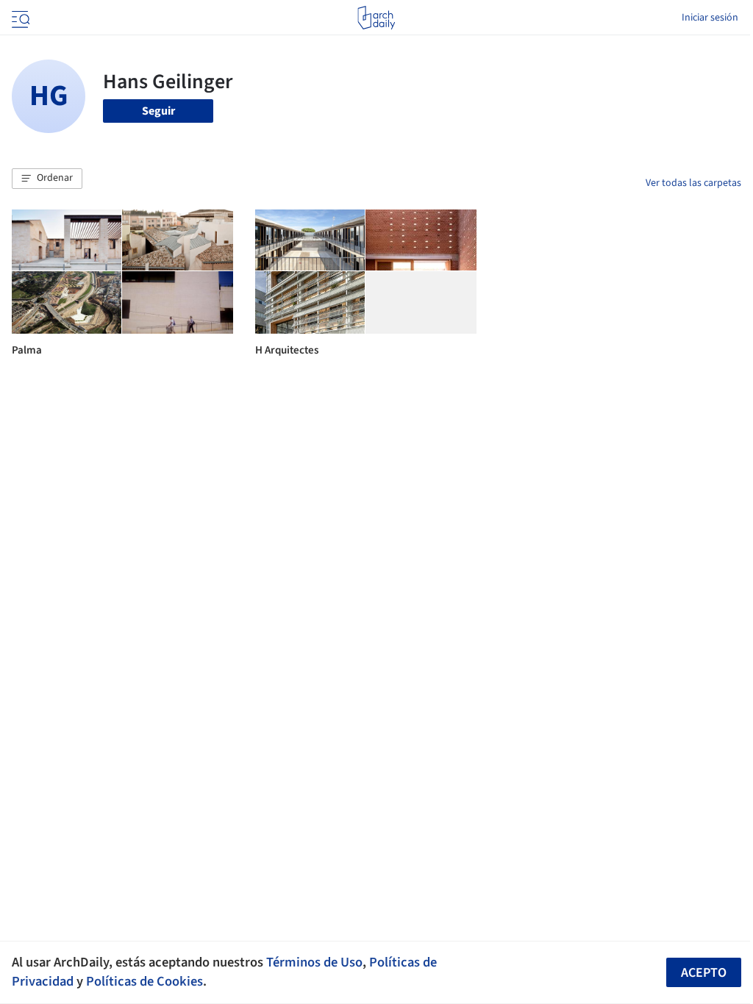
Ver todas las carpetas (693, 183)
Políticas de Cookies (144, 981)
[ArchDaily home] (376, 17)
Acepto (704, 973)
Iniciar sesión (710, 17)
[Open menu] (19, 17)
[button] (47, 178)
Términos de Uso (314, 962)
